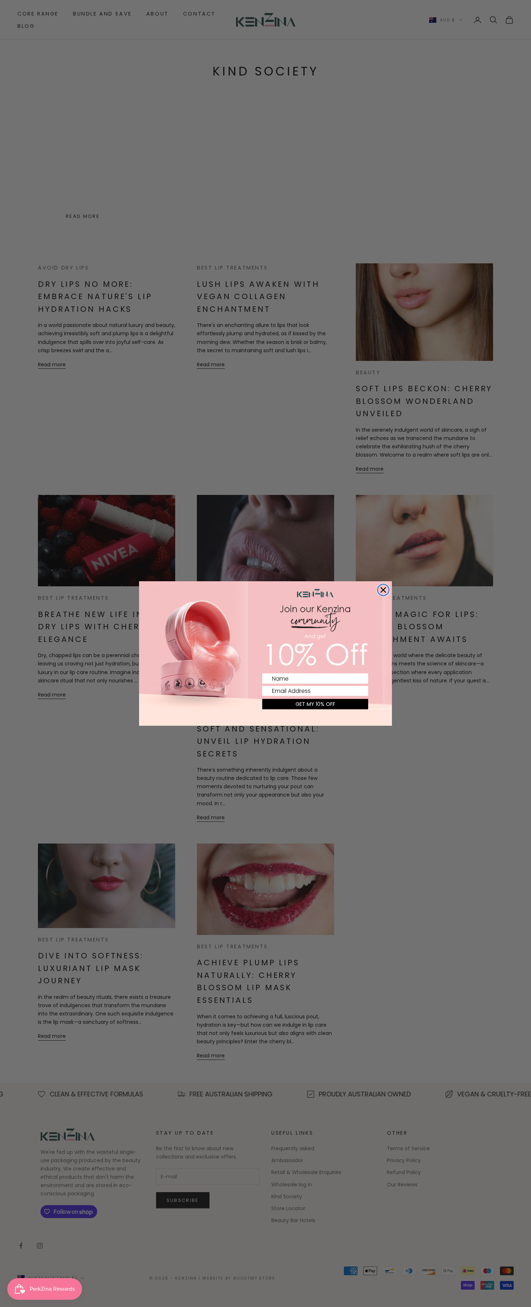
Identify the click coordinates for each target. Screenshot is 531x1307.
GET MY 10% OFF (315, 704)
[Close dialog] (383, 590)
